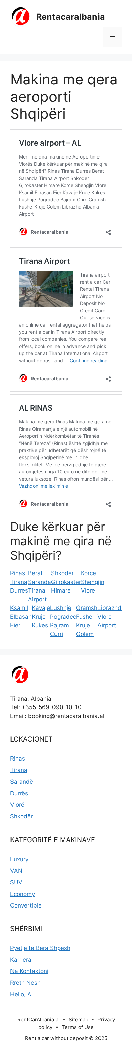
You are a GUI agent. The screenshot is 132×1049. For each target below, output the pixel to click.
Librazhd (109, 607)
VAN (16, 870)
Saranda (39, 582)
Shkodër (21, 816)
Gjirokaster (66, 582)
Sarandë (21, 781)
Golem (85, 634)
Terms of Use (78, 1027)
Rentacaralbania (70, 17)
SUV (16, 882)
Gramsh (86, 607)
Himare (61, 590)
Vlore (88, 590)
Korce (88, 573)
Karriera (20, 959)
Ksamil (19, 607)
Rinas (17, 573)
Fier (15, 625)
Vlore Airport (106, 621)
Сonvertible (26, 905)
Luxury (19, 859)
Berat (35, 573)
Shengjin (92, 582)
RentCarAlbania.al (38, 1019)
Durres (19, 590)
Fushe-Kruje (85, 621)
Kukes (40, 625)
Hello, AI (21, 994)
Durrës (19, 793)
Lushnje (60, 607)
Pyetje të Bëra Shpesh (40, 948)
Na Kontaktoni (29, 971)
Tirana (18, 582)
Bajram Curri (59, 629)
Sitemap (78, 1019)
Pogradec (63, 616)
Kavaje (41, 607)
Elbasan (21, 616)
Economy (22, 893)
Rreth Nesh (25, 982)
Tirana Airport (37, 595)
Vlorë (17, 804)
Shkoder (62, 573)
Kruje (39, 616)
